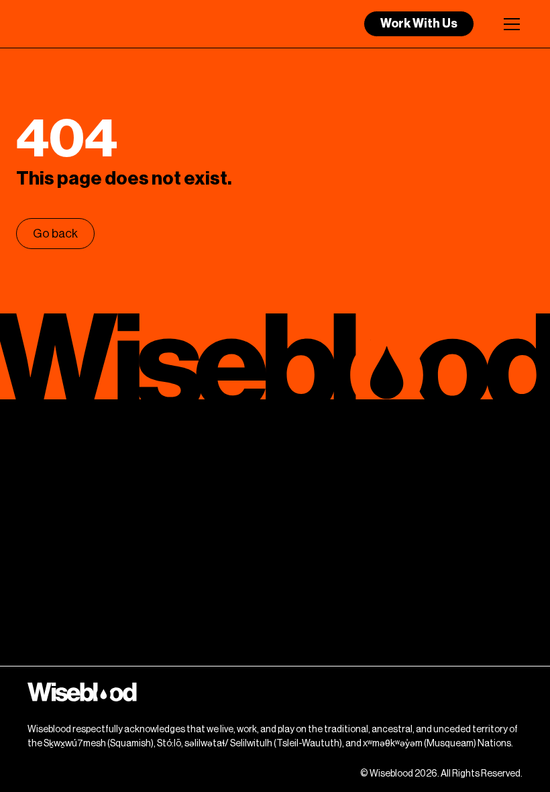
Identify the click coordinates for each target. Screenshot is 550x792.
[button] (509, 24)
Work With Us (418, 23)
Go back (55, 234)
